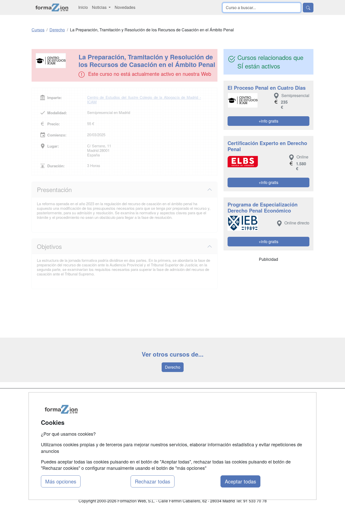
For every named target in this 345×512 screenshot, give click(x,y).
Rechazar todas (152, 481)
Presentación (54, 189)
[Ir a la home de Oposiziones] (52, 7)
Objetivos (49, 246)
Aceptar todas (240, 481)
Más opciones (60, 481)
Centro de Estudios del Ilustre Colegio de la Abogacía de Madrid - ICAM (144, 99)
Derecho (172, 367)
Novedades (125, 7)
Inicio (83, 7)
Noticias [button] (100, 7)
